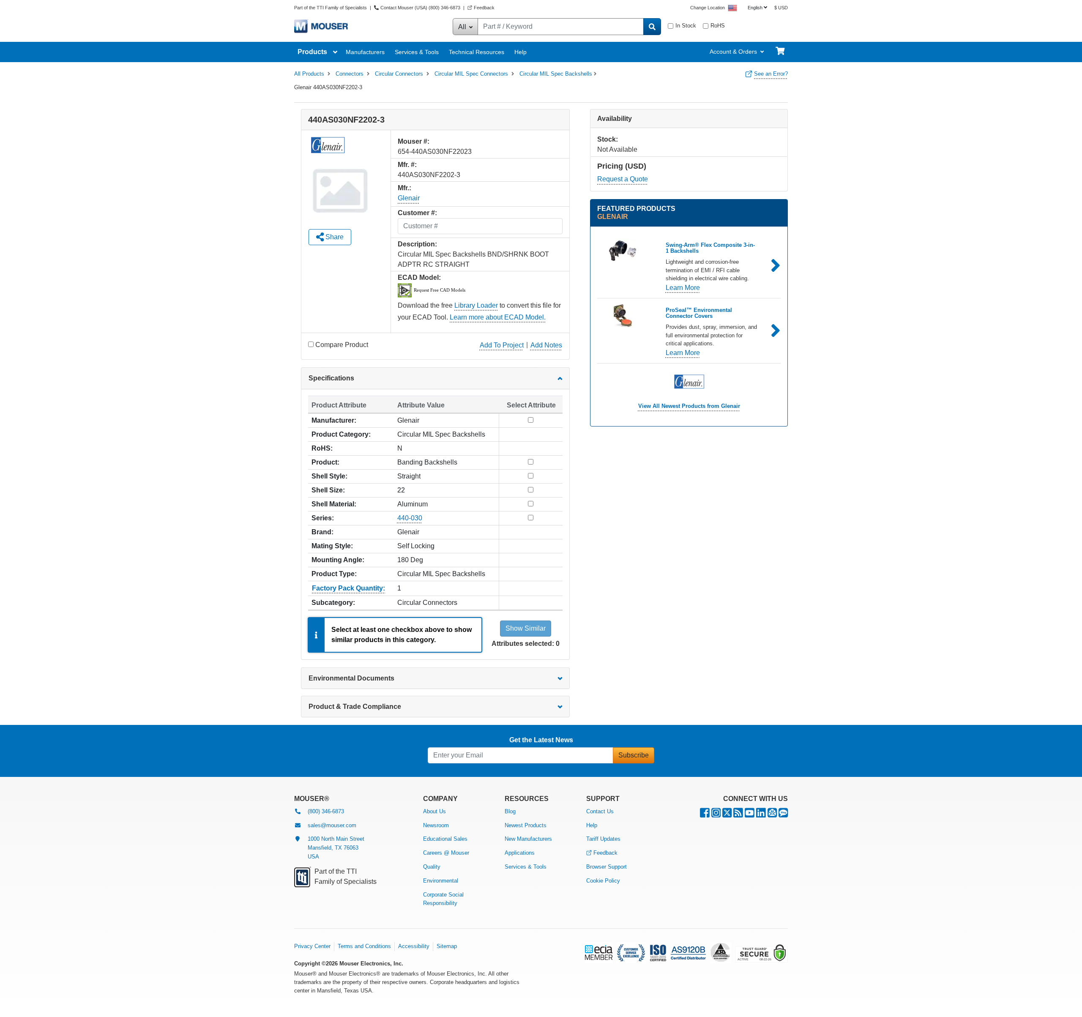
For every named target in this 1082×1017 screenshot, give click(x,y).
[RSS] (738, 815)
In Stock (685, 25)
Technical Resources (476, 52)
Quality (431, 867)
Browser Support (606, 867)
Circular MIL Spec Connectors (471, 74)
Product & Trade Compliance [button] (355, 706)
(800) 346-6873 (326, 811)
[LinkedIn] (761, 815)
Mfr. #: (407, 164)
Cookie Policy (603, 881)
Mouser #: (413, 141)
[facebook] (705, 815)
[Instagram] (716, 815)
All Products (309, 74)
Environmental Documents (351, 678)
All (463, 26)
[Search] (652, 26)
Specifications (331, 378)
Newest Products (525, 825)
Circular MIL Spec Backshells (555, 74)
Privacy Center (312, 946)
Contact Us (600, 811)
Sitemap (447, 946)
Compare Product (341, 344)
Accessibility (413, 946)
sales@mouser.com (332, 825)
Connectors (349, 74)
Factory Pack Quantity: (348, 588)
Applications (520, 853)
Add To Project (502, 345)
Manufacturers (365, 52)
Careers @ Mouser (446, 853)
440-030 (409, 518)
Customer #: (417, 212)
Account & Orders (733, 51)
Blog (510, 811)
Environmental (440, 881)
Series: (322, 518)
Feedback (484, 7)
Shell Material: (333, 504)
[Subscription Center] (772, 815)
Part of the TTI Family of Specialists (331, 7)
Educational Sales (445, 839)
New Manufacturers (528, 839)
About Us (434, 811)
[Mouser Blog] (783, 815)
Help (520, 52)
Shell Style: (329, 476)
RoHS (717, 25)
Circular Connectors (399, 74)
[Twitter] (727, 815)
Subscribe (633, 755)
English (755, 7)
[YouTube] (749, 815)
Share (334, 237)
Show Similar (525, 628)
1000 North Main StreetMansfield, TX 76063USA (336, 848)
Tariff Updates (603, 839)
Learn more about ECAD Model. (498, 317)
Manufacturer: (333, 420)
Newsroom (436, 825)
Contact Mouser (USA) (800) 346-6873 (420, 7)
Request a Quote (622, 179)
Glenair (409, 198)
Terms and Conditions (364, 946)
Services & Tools (417, 52)
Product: (325, 462)
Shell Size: (328, 490)
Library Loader (476, 305)
